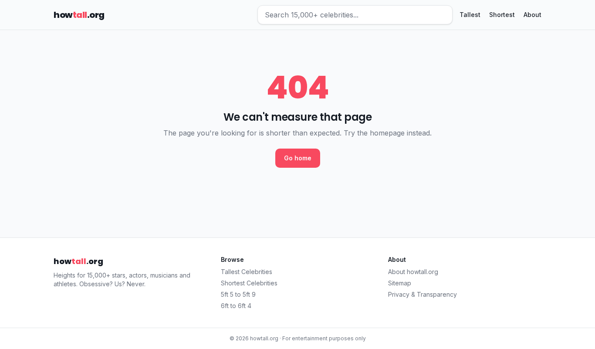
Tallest (470, 14)
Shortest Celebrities (249, 283)
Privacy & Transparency (422, 294)
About (532, 14)
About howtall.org (413, 271)
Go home (297, 158)
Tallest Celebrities (246, 271)
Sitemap (399, 283)
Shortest (502, 14)
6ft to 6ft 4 (236, 305)
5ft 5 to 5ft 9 (238, 294)
